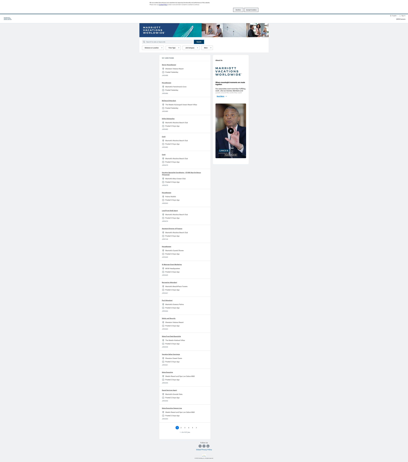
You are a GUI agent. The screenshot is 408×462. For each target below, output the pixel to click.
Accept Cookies (251, 10)
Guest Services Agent (169, 390)
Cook (163, 136)
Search (199, 42)
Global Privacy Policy (204, 450)
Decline (238, 10)
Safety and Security (169, 318)
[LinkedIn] (207, 446)
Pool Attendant (167, 300)
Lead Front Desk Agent (170, 210)
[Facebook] (204, 446)
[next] (196, 427)
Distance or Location (152, 48)
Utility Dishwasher (168, 118)
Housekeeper (166, 83)
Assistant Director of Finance (172, 228)
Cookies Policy (163, 4)
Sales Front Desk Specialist (171, 336)
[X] (200, 446)
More (206, 48)
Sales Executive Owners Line (172, 408)
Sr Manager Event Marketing (172, 264)
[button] (230, 131)
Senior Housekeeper (169, 65)
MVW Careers (400, 19)
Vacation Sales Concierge (171, 354)
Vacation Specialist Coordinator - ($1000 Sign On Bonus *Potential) (181, 174)
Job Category (189, 48)
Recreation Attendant (169, 282)
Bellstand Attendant (169, 101)
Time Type (172, 48)
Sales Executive (167, 372)
